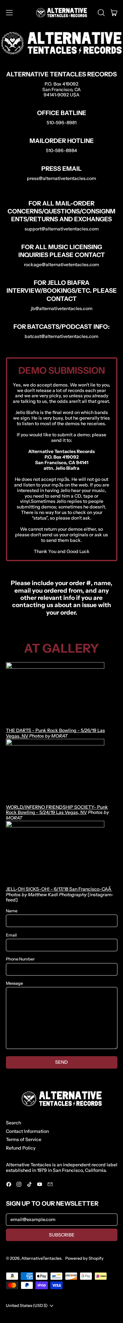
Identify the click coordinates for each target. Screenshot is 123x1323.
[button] (101, 12)
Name (11, 911)
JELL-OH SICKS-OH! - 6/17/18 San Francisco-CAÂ (59, 889)
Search (13, 1123)
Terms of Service (23, 1139)
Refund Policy (20, 1148)
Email (11, 935)
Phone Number (20, 959)
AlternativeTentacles (41, 1258)
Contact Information (27, 1131)
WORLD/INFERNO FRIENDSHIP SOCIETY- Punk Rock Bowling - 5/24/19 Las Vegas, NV (57, 810)
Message (14, 983)
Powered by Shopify (84, 1258)
